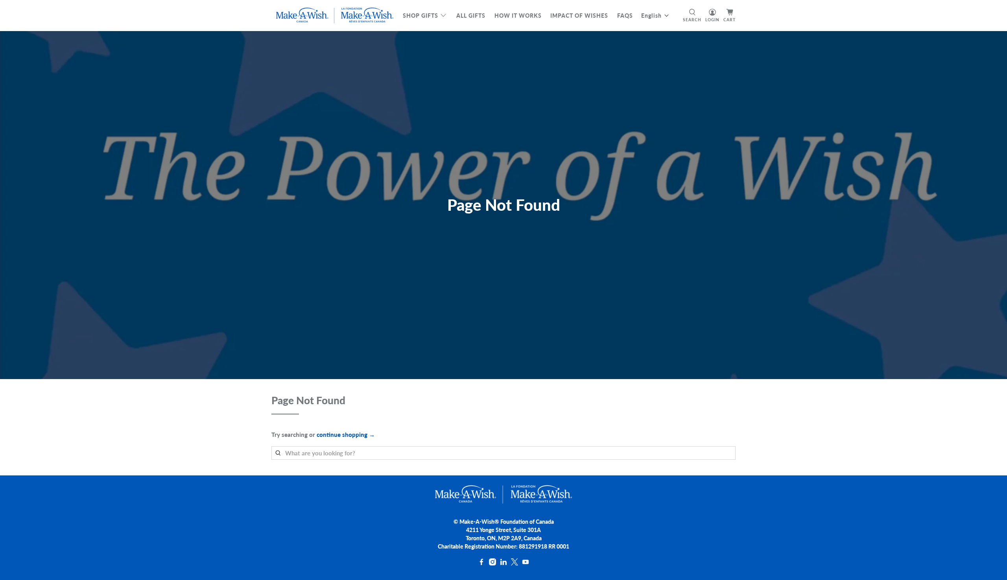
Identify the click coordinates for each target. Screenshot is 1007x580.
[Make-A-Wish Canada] (335, 15)
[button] (655, 15)
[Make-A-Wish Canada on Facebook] (481, 563)
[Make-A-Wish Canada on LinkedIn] (503, 563)
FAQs (625, 15)
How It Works (518, 15)
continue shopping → (346, 434)
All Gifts (470, 15)
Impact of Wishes (579, 15)
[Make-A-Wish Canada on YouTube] (525, 563)
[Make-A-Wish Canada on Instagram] (492, 563)
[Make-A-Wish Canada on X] (514, 563)
